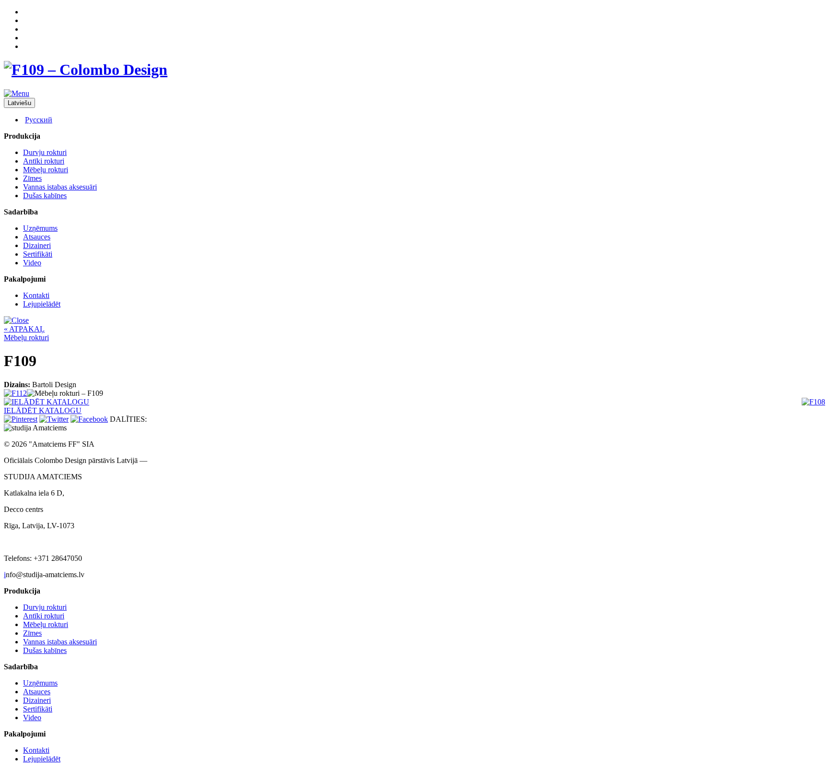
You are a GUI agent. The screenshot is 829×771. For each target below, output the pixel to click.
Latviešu (19, 103)
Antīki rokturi (43, 161)
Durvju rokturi (45, 152)
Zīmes (32, 178)
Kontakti (36, 295)
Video (32, 263)
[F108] (813, 402)
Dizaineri (37, 245)
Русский (38, 120)
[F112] (15, 393)
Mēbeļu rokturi (45, 170)
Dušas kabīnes (45, 195)
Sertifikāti (37, 254)
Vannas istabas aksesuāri (60, 187)
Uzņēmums (40, 228)
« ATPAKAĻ (24, 329)
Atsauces (36, 237)
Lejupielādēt (41, 304)
